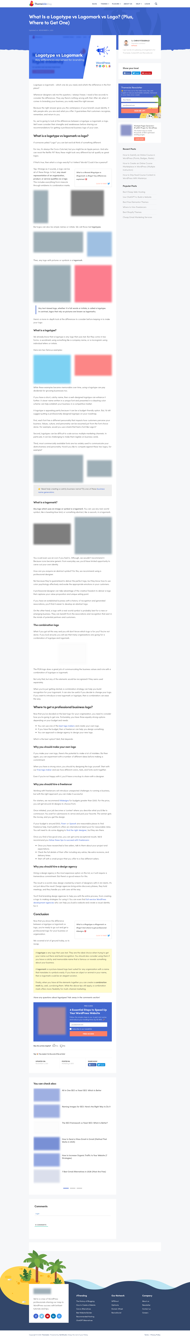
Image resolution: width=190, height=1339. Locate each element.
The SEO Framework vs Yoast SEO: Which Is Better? (85, 1122)
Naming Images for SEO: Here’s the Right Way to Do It (86, 1106)
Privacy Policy (155, 1335)
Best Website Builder (84, 1312)
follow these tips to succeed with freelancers (69, 840)
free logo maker (44, 769)
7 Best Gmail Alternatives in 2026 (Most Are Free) (84, 1171)
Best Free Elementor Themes (135, 202)
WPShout (115, 1301)
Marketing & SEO (68, 1063)
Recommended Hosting (85, 1316)
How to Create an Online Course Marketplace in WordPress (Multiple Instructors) (139, 166)
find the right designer (77, 830)
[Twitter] (41, 1317)
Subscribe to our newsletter (82, 1029)
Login (147, 4)
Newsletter (146, 1305)
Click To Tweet (101, 183)
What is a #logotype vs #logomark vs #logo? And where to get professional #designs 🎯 (91, 927)
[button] (155, 3)
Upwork (72, 823)
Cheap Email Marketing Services (137, 217)
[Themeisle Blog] (49, 4)
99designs (64, 800)
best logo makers (67, 725)
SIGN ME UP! (139, 111)
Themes (104, 4)
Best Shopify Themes (132, 212)
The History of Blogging (85, 1301)
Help (138, 4)
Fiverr (63, 823)
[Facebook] (36, 1317)
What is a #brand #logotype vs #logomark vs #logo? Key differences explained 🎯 (91, 175)
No (64, 1046)
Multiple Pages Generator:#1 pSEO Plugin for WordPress (145, 127)
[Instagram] (59, 1317)
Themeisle (45, 1335)
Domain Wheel (117, 1309)
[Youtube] (47, 1317)
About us (145, 1301)
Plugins (115, 4)
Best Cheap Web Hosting (134, 191)
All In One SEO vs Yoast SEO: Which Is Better (81, 1090)
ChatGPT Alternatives (84, 1320)
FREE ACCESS (88, 1033)
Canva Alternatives (83, 1309)
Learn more (139, 139)
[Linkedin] (53, 1317)
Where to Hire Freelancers (134, 207)
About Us (128, 4)
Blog (94, 4)
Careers (145, 1312)
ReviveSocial (116, 1312)
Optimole (115, 1305)
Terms (146, 1335)
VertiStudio (63, 1335)
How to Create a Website (85, 1305)
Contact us (146, 1309)
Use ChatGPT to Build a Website (137, 197)
